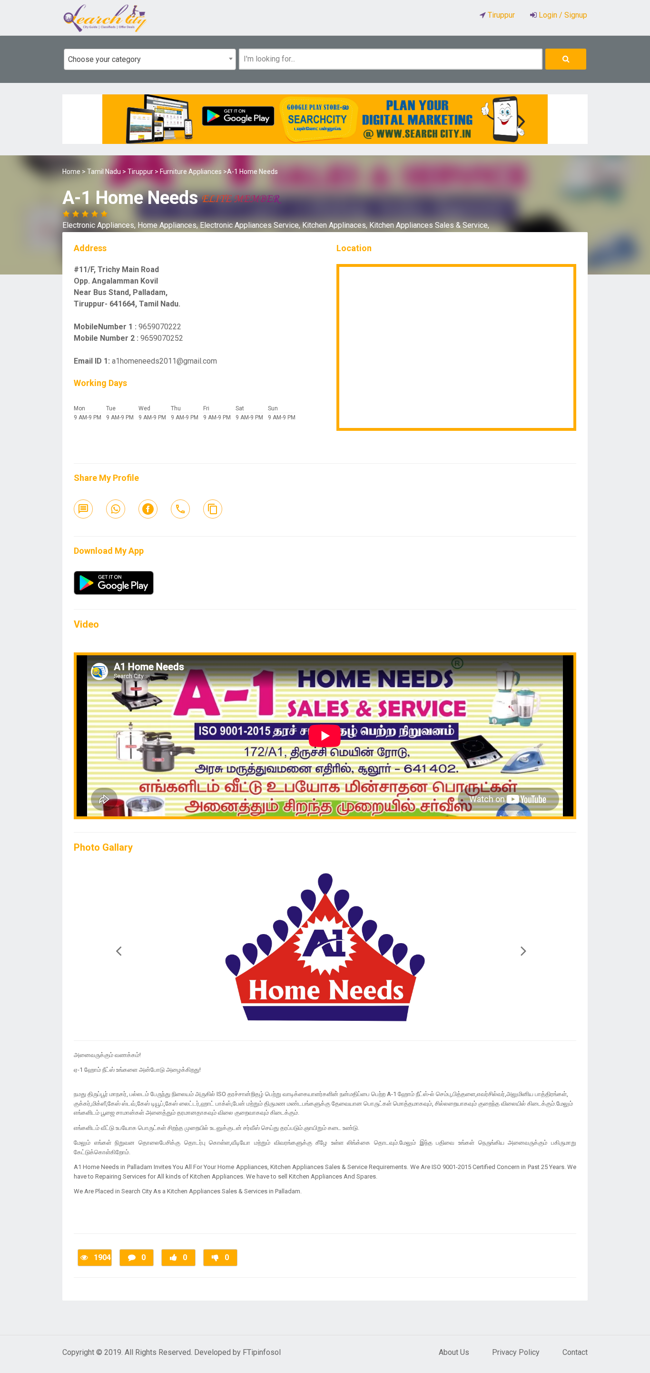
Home (71, 171)
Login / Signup (562, 15)
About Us (454, 1352)
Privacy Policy (516, 1352)
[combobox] (150, 59)
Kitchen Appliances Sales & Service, (429, 225)
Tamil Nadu (104, 171)
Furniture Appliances (191, 171)
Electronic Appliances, (100, 225)
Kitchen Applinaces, (335, 225)
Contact (575, 1352)
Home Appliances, (169, 225)
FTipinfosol (262, 1352)
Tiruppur (140, 171)
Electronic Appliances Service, (251, 225)
